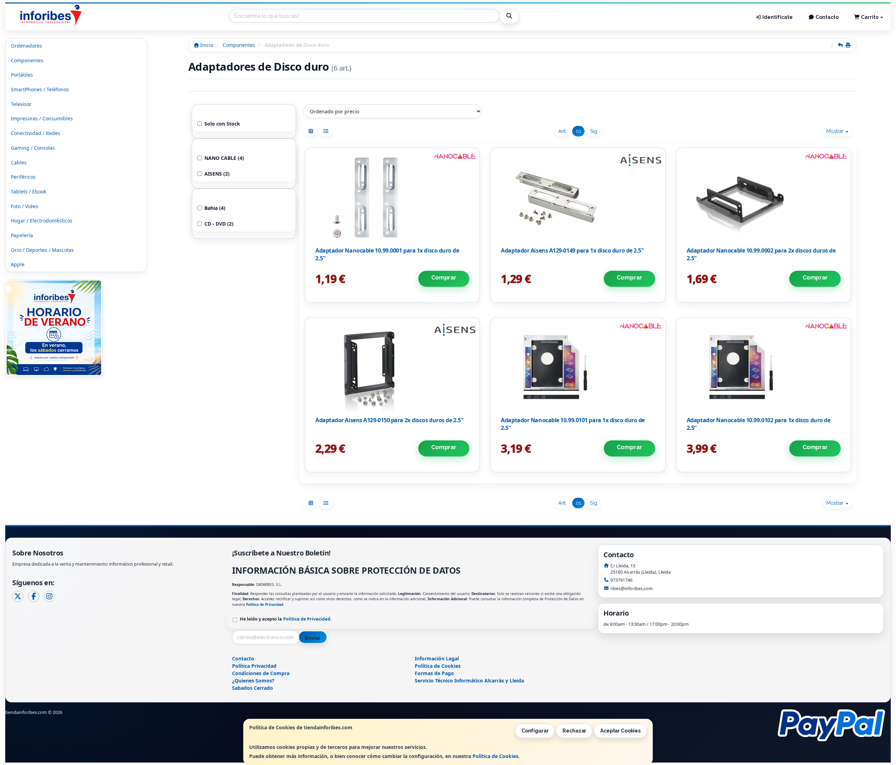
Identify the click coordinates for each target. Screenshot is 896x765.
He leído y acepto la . (286, 619)
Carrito (870, 17)
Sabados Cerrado (252, 688)
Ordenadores (26, 45)
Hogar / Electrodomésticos (41, 220)
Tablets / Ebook (28, 191)
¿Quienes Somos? (253, 680)
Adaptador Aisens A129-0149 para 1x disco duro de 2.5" (572, 250)
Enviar (312, 638)
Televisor (21, 104)
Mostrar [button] (835, 131)
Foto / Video (24, 206)
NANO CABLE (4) (224, 158)
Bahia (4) (214, 208)
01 (578, 131)
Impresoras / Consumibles (42, 118)
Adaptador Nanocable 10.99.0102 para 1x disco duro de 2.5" (759, 424)
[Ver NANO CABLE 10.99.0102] (763, 367)
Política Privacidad (254, 666)
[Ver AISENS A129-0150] (392, 367)
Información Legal (437, 658)
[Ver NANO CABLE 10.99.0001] (392, 197)
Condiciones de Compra (260, 673)
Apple (17, 264)
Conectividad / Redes (35, 133)
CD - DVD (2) (218, 223)
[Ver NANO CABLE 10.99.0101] (578, 367)
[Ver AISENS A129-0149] (578, 197)
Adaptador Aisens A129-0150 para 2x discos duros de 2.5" (389, 420)
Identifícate (777, 17)
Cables (19, 162)
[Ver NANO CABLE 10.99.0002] (763, 197)
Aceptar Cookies (620, 731)
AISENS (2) (217, 173)
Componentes (27, 60)
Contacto (826, 17)
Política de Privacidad (264, 604)
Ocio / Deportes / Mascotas (42, 250)
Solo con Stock (222, 123)
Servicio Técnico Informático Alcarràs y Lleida (469, 680)
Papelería (22, 235)
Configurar (535, 731)
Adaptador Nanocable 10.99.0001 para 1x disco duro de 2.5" (387, 254)
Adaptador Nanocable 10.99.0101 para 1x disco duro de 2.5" (573, 424)
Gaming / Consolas (33, 147)
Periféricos (23, 176)
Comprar (443, 277)
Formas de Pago (434, 673)
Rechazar (574, 731)
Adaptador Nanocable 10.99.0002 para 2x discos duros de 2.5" (761, 254)
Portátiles (22, 74)
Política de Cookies (495, 756)
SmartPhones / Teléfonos (40, 89)
